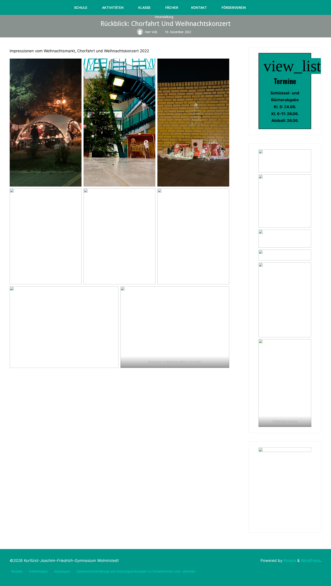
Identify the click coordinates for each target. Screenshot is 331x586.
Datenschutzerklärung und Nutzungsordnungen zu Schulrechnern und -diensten (136, 571)
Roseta (289, 560)
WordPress (310, 560)
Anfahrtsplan (38, 571)
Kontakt (17, 571)
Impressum (62, 571)
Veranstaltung (164, 17)
